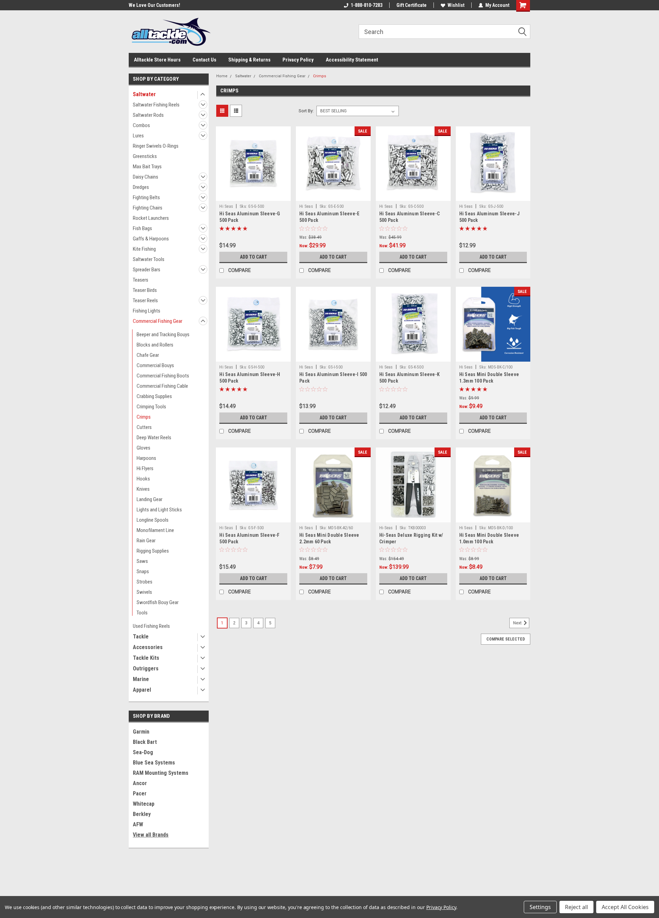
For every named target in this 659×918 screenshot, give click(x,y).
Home (222, 76)
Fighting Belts (146, 197)
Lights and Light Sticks (159, 510)
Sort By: (306, 110)
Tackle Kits (146, 658)
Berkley (142, 814)
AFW (138, 824)
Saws (142, 561)
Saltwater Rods (148, 115)
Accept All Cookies (625, 907)
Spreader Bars (146, 270)
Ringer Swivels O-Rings (155, 146)
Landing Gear (149, 499)
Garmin (141, 731)
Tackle (141, 636)
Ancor (140, 783)
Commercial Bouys (155, 365)
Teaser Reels (145, 300)
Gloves (143, 448)
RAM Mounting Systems (160, 773)
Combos (141, 125)
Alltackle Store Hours (157, 60)
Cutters (144, 427)
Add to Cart (253, 257)
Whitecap (143, 804)
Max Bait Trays (147, 166)
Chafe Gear (148, 355)
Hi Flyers (145, 468)
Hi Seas (226, 206)
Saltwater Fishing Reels (156, 105)
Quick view (253, 196)
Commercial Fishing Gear (157, 321)
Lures (138, 136)
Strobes (144, 582)
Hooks (143, 479)
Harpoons (146, 458)
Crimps (144, 417)
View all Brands (151, 834)
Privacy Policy (298, 60)
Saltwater (144, 94)
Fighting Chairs (147, 208)
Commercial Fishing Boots (163, 376)
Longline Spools (153, 520)
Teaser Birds (145, 290)
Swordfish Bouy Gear (157, 602)
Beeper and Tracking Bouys (163, 334)
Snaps (143, 571)
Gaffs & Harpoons (151, 239)
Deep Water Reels (154, 437)
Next (518, 623)
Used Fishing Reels (151, 626)
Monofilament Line (155, 530)
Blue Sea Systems (154, 762)
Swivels (144, 592)
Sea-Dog (143, 752)
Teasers (140, 280)
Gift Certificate (411, 5)
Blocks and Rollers (155, 345)
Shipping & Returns (249, 60)
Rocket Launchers (151, 218)
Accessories (148, 647)
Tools (142, 613)
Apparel (142, 690)
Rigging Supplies (153, 551)
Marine (141, 679)
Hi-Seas (386, 527)
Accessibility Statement (352, 60)
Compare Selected (505, 639)
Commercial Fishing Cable (162, 386)
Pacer (140, 793)
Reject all (576, 907)
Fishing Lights (146, 311)
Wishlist (456, 5)
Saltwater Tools (148, 259)
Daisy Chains (145, 177)
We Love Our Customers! (154, 5)
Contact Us (204, 60)
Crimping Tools (151, 407)
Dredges (141, 187)
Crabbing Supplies (154, 396)
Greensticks (145, 156)
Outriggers (146, 668)
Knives (143, 489)
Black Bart (145, 742)
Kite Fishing (144, 249)
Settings (540, 907)
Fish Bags (142, 228)
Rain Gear (146, 540)
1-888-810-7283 (366, 5)
